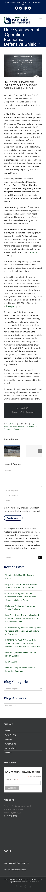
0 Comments (18, 429)
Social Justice (29, 426)
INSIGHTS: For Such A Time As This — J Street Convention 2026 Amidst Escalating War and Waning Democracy (22, 643)
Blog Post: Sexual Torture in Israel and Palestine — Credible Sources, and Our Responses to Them (22, 618)
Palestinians (8, 426)
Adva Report (35, 252)
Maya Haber (10, 424)
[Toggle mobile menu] (40, 18)
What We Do (10, 744)
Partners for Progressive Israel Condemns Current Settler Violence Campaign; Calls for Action (20, 596)
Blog (32, 424)
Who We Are (10, 735)
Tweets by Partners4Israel (15, 869)
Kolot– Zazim (11, 661)
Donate (8, 752)
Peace (15, 426)
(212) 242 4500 (10, 816)
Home (7, 730)
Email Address (11, 779)
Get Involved (10, 748)
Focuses (8, 739)
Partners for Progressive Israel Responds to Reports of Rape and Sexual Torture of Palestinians (23, 630)
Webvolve (35, 882)
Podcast (21, 426)
